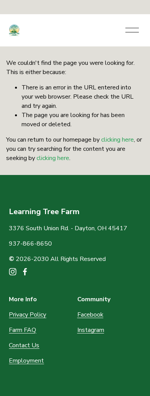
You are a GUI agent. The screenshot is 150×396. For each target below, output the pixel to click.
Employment (26, 360)
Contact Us (24, 345)
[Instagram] (13, 272)
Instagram (90, 330)
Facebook (90, 314)
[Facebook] (25, 272)
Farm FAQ (22, 330)
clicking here (117, 139)
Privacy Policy (27, 314)
